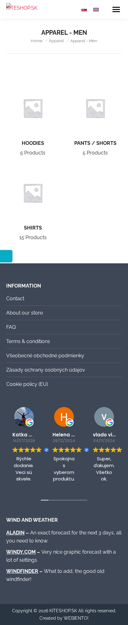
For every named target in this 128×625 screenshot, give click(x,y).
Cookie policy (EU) (27, 384)
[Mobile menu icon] (116, 9)
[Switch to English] (96, 9)
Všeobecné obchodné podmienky (45, 356)
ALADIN (15, 533)
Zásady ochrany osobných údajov (45, 370)
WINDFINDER (22, 571)
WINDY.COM (21, 552)
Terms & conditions (28, 341)
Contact (15, 298)
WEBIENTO (75, 618)
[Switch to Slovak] (84, 9)
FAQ (11, 327)
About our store (24, 313)
